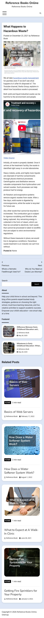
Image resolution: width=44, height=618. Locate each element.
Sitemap (5, 615)
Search (5, 280)
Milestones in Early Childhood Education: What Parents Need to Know (28, 345)
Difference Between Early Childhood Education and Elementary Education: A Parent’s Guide (27, 330)
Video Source (9, 158)
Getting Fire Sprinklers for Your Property (20, 592)
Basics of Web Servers (18, 412)
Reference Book (24, 333)
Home (14, 251)
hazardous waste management (26, 78)
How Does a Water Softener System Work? (19, 471)
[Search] (40, 13)
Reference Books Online (22, 3)
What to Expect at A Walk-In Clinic (21, 531)
